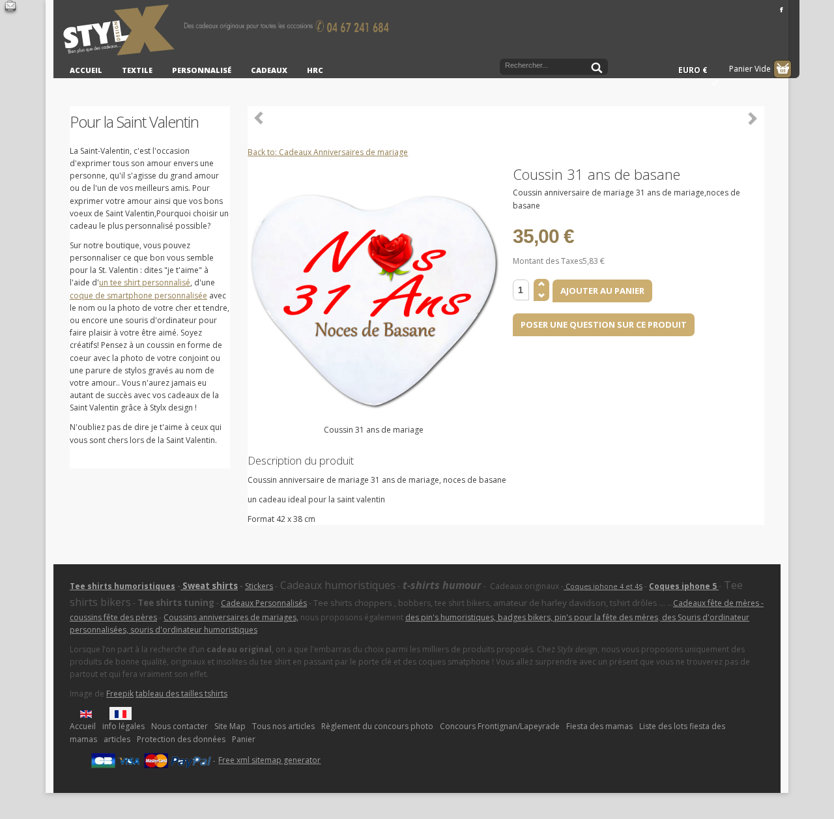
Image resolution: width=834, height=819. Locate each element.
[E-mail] (10, 8)
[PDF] (756, 173)
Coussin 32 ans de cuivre (259, 118)
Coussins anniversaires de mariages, (231, 617)
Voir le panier (782, 69)
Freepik (120, 693)
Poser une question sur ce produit (604, 324)
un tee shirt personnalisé (144, 282)
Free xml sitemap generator (269, 760)
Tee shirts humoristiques (122, 586)
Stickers (259, 586)
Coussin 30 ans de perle (752, 118)
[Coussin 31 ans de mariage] (373, 296)
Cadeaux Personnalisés (264, 603)
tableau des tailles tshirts (181, 693)
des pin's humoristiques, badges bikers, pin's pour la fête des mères (531, 617)
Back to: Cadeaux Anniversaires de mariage (328, 152)
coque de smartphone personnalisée (138, 295)
